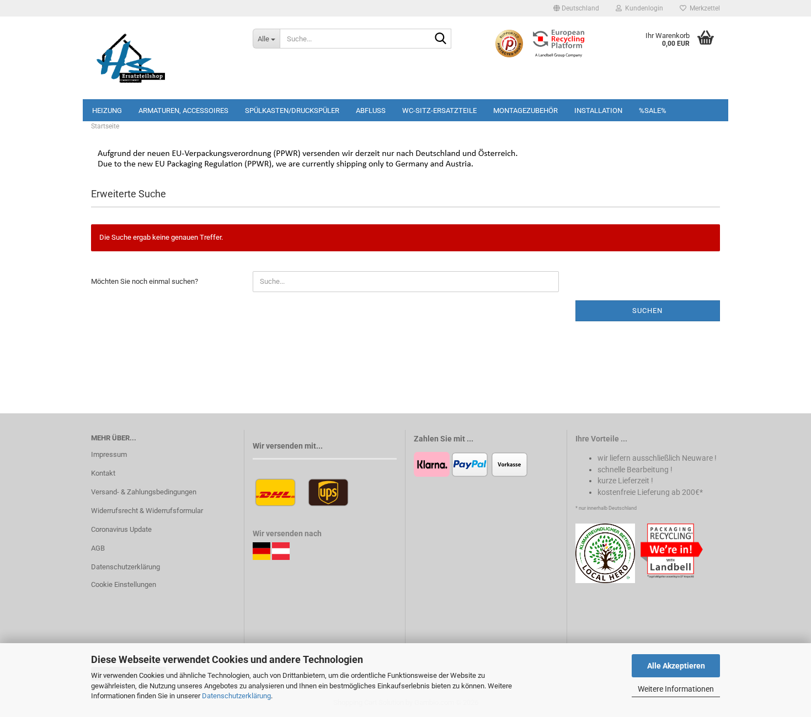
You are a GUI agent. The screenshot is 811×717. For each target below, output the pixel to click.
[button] (576, 8)
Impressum (109, 454)
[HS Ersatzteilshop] (163, 58)
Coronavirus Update (121, 529)
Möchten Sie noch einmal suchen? (144, 281)
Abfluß (371, 110)
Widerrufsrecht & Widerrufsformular (147, 510)
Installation (598, 110)
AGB (98, 548)
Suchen (647, 310)
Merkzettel (703, 8)
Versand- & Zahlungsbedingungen (143, 492)
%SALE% (652, 110)
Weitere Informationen (676, 688)
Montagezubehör (525, 110)
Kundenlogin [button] (642, 8)
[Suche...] (440, 39)
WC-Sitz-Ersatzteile (439, 110)
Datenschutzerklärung (236, 696)
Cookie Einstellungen (123, 584)
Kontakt (103, 473)
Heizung (107, 110)
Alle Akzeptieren (676, 665)
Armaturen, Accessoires (183, 110)
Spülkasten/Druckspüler (292, 110)
